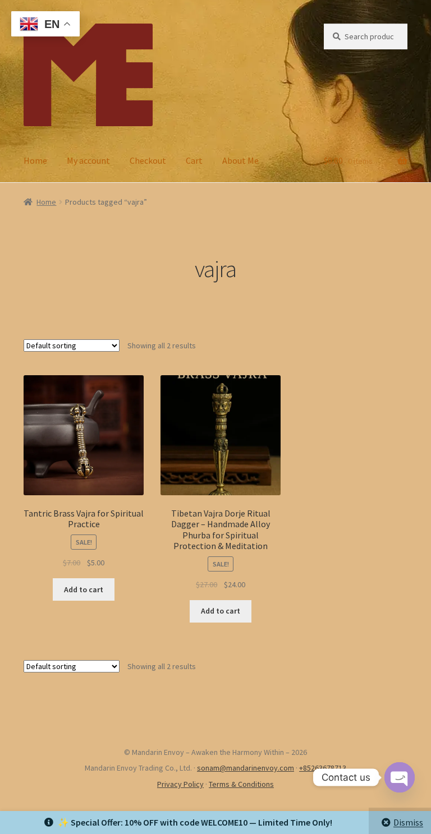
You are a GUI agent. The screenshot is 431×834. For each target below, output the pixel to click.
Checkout (148, 160)
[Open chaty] (399, 777)
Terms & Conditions (241, 784)
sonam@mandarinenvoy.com (245, 768)
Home (35, 160)
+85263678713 (322, 768)
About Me (240, 160)
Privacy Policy (180, 784)
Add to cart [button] (83, 589)
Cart (194, 160)
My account (88, 160)
